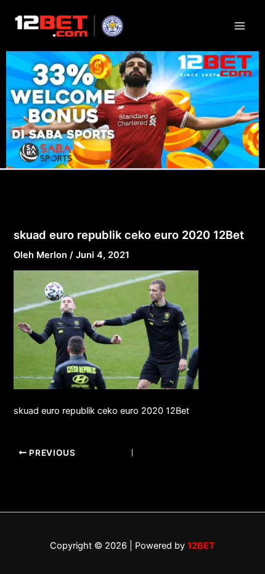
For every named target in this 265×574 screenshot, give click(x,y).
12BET (201, 545)
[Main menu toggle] (240, 26)
